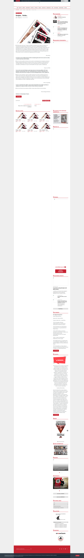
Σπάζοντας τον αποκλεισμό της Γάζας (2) (61, 526)
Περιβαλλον (48, 7)
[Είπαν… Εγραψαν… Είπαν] (45, 126)
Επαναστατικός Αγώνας (57, 506)
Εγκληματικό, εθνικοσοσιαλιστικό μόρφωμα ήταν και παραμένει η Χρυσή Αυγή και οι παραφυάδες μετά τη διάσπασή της (60, 487)
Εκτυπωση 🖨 (19, 96)
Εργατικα (32, 7)
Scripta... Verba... (18, 13)
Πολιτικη (20, 7)
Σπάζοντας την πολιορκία (57, 522)
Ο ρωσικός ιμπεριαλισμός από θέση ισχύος (60, 288)
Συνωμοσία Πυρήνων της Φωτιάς (59, 507)
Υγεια (52, 7)
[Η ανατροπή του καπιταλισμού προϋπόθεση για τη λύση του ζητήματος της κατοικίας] (60, 465)
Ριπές (36, 105)
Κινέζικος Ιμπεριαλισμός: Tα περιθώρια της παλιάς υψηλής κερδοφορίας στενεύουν (62, 303)
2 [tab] (60, 472)
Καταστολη (44, 7)
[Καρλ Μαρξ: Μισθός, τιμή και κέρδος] (55, 296)
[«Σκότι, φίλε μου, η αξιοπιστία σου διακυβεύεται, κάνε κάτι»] (55, 34)
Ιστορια (65, 7)
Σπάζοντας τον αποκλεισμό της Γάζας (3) (61, 525)
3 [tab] (61, 472)
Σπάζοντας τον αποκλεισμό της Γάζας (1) (61, 527)
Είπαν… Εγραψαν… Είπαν (44, 129)
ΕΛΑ (54, 504)
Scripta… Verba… (18, 119)
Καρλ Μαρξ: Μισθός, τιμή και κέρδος (62, 297)
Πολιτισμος (56, 7)
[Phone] (67, 549)
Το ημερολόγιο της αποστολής (59, 523)
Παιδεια (39, 7)
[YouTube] (61, 549)
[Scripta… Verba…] (33, 42)
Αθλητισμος (61, 7)
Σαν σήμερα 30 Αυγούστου (62, 17)
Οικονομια (28, 7)
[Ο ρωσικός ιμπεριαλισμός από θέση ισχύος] (60, 281)
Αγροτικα (36, 7)
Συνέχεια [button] (77, 555)
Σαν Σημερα (56, 312)
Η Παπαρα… (56, 354)
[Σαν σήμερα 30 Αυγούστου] (55, 17)
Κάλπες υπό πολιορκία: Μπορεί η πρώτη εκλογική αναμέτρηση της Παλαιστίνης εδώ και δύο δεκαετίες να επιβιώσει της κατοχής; (63, 22)
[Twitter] (60, 549)
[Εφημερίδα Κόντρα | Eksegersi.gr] (42, 4)
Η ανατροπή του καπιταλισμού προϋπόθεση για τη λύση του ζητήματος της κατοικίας (60, 469)
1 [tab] (59, 472)
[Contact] (65, 549)
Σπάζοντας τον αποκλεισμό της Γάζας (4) (61, 524)
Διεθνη (23, 7)
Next (67, 430)
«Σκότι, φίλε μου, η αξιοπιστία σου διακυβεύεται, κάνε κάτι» (63, 35)
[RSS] (63, 549)
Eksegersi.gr (20, 17)
